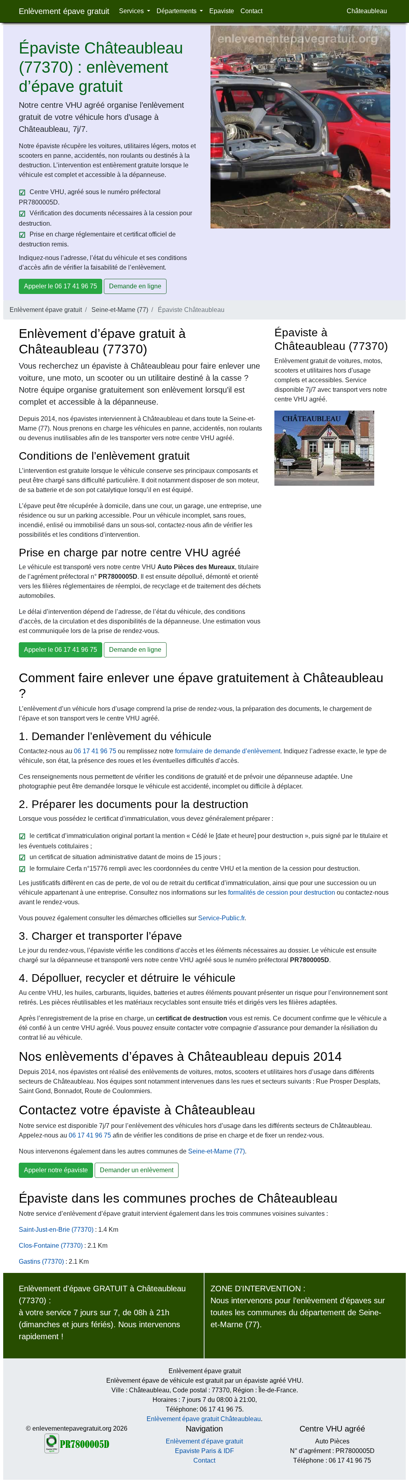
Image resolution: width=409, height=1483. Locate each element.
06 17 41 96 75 (95, 751)
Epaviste (221, 11)
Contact (251, 11)
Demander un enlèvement (136, 1170)
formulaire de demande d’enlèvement (227, 751)
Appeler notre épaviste (56, 1170)
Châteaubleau (367, 11)
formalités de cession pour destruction (281, 892)
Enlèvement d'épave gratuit (204, 1441)
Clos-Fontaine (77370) (51, 1245)
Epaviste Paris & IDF (204, 1450)
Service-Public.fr (221, 918)
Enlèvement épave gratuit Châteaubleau (204, 1419)
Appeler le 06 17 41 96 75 (60, 286)
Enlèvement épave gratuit (64, 11)
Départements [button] (177, 11)
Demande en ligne (135, 286)
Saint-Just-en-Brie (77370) (56, 1229)
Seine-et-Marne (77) (119, 309)
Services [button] (132, 11)
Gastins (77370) (41, 1261)
